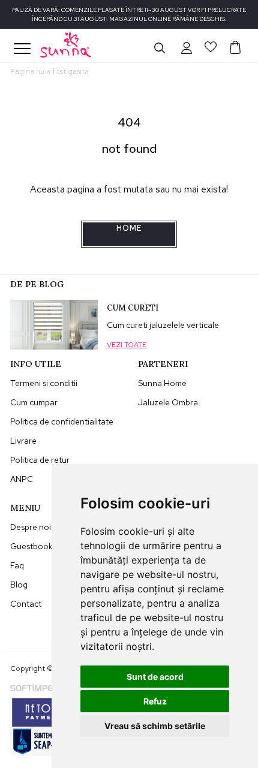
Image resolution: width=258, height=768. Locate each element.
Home (129, 228)
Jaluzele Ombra (168, 402)
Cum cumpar (34, 402)
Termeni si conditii (43, 383)
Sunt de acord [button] (155, 676)
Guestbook (31, 546)
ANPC (21, 479)
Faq (17, 565)
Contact (25, 603)
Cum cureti (132, 308)
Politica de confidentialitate (61, 421)
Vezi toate (126, 345)
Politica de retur (40, 459)
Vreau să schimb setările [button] (154, 726)
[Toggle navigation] (22, 49)
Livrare (23, 440)
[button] (187, 47)
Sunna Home (162, 383)
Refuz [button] (155, 701)
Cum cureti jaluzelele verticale (163, 325)
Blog (19, 584)
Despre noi (30, 527)
